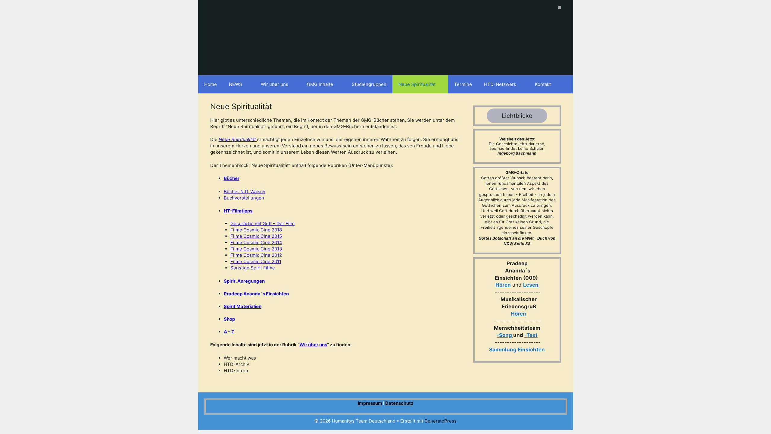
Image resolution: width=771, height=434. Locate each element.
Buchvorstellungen (244, 198)
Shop (229, 319)
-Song (504, 335)
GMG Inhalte (320, 84)
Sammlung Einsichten (517, 350)
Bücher (231, 178)
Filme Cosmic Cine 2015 (256, 236)
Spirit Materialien (242, 306)
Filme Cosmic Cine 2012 (256, 255)
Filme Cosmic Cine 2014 (256, 242)
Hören (503, 285)
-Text (531, 335)
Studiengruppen (369, 84)
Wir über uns (274, 84)
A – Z (229, 332)
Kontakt (543, 84)
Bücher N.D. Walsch (244, 191)
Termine (463, 84)
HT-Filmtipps (238, 211)
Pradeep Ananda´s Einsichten (256, 294)
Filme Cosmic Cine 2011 (255, 261)
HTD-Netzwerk (500, 84)
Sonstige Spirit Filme (252, 268)
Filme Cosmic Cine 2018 (256, 230)
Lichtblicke (517, 115)
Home (210, 84)
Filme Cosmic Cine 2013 (256, 249)
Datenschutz (399, 403)
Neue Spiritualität (416, 84)
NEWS (235, 84)
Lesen (530, 285)
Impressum (370, 403)
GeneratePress (440, 421)
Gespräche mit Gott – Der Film (262, 223)
